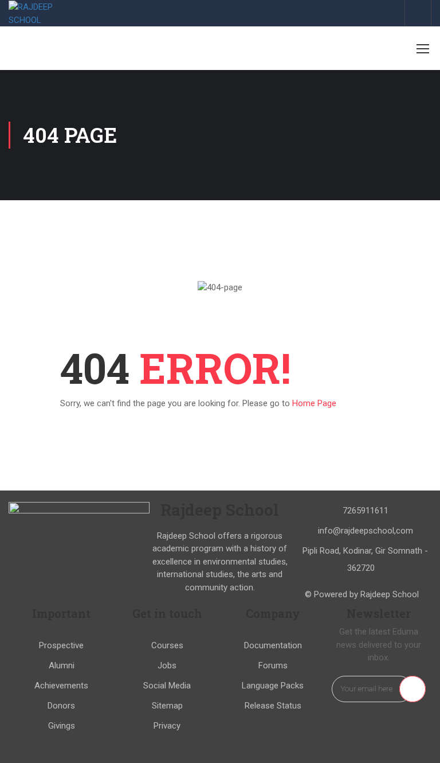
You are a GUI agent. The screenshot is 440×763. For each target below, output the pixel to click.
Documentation (273, 645)
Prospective (61, 645)
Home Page (314, 403)
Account (418, 13)
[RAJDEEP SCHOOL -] (46, 13)
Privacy (167, 726)
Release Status (273, 705)
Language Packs (273, 685)
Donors (61, 705)
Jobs (167, 665)
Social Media (167, 685)
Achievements (61, 685)
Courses (167, 645)
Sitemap (167, 705)
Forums (273, 665)
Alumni (61, 665)
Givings (61, 726)
